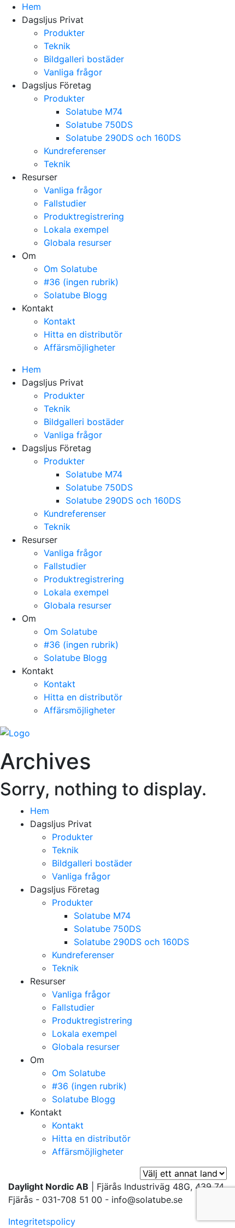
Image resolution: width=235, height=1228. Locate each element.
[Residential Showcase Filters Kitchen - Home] (15, 732)
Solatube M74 (94, 111)
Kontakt (59, 321)
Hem (31, 6)
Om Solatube (70, 268)
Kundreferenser (75, 150)
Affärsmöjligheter (79, 347)
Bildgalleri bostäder (84, 59)
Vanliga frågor (73, 72)
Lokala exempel (76, 229)
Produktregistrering (84, 216)
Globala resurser (77, 242)
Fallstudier (65, 203)
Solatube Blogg (75, 295)
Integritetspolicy (41, 1221)
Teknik (57, 45)
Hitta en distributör (83, 334)
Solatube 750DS (99, 124)
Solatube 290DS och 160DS (123, 137)
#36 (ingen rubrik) (81, 281)
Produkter (64, 32)
